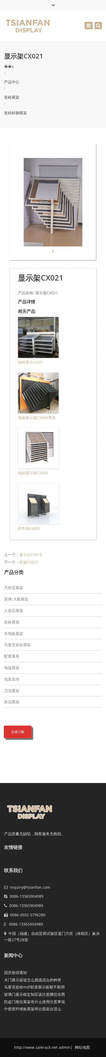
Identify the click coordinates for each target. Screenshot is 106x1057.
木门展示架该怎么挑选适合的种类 (32, 979)
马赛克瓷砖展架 (17, 644)
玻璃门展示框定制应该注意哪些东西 (34, 994)
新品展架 (11, 701)
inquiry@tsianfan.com (30, 887)
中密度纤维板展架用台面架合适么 (32, 1008)
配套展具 (11, 656)
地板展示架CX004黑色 (37, 417)
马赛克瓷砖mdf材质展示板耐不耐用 (34, 987)
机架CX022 (28, 562)
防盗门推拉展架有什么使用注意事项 (34, 1001)
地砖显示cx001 (30, 362)
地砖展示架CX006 (33, 472)
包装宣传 (11, 679)
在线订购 (17, 731)
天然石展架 (13, 587)
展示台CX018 (30, 554)
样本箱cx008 (29, 528)
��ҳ (9, 66)
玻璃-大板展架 (16, 599)
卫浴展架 (11, 690)
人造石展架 (13, 610)
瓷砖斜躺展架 (15, 112)
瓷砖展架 (11, 97)
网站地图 (82, 1047)
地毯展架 (11, 667)
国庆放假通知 (15, 972)
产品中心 (11, 81)
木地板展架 (13, 633)
